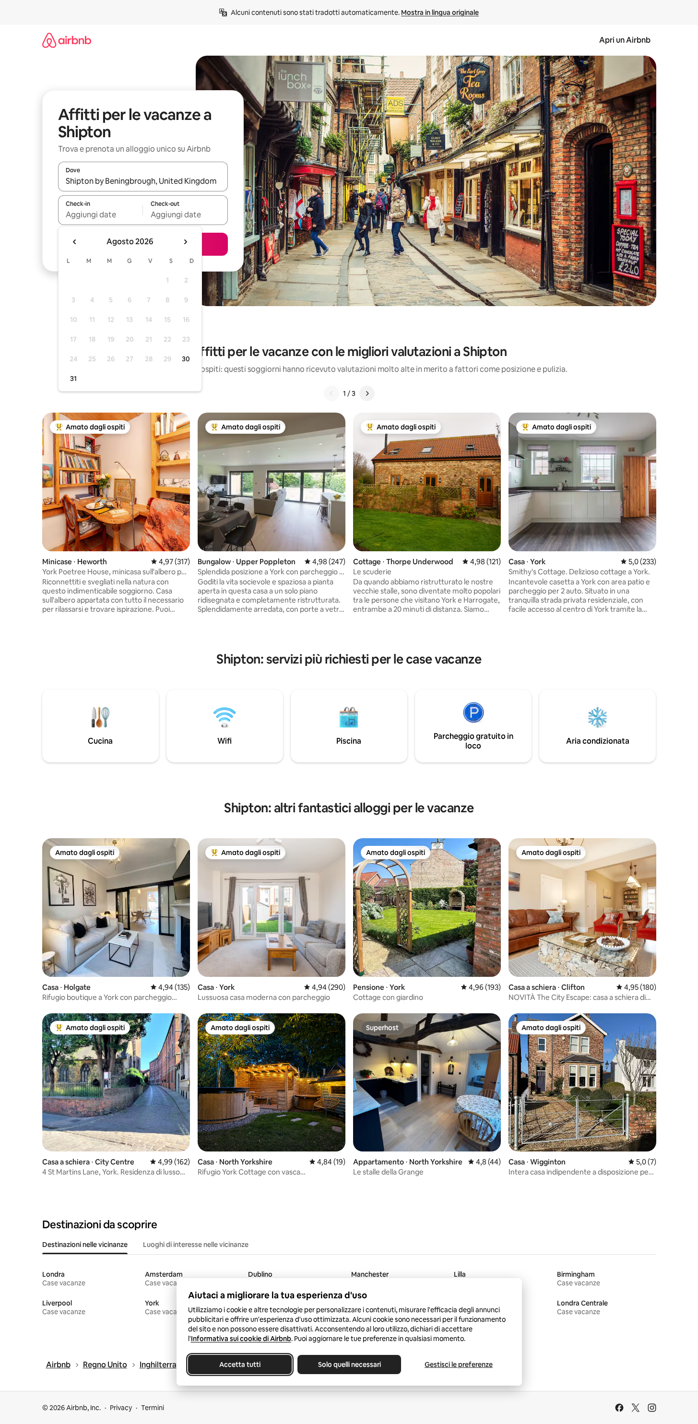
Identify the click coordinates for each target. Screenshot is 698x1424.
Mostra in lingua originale (440, 12)
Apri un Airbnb (625, 40)
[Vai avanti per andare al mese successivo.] (185, 242)
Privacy (121, 1407)
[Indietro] (331, 393)
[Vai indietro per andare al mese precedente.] (75, 242)
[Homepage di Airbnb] (66, 40)
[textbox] (100, 214)
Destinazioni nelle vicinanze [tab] (85, 1244)
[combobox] (143, 181)
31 (73, 378)
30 (186, 359)
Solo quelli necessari (349, 1364)
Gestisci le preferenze (459, 1364)
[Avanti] (367, 393)
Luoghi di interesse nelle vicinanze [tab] (195, 1244)
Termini (152, 1407)
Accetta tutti (239, 1364)
